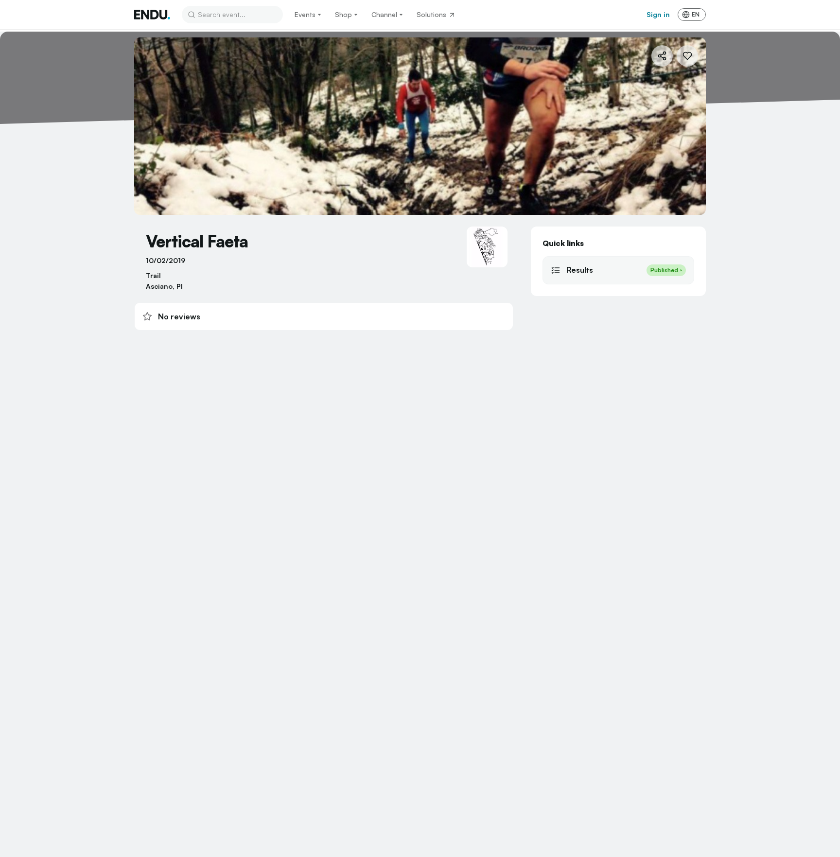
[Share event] (662, 56)
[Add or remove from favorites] (687, 56)
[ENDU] (152, 14)
